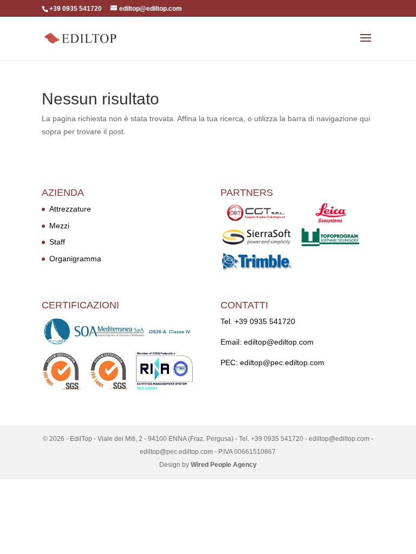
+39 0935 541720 (265, 321)
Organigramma (75, 258)
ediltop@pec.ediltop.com (282, 362)
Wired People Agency (224, 465)
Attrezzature (70, 209)
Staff (57, 242)
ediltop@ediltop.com (279, 342)
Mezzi (59, 225)
